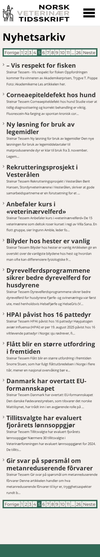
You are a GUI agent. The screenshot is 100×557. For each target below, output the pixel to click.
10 (62, 52)
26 (78, 52)
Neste (89, 52)
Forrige (12, 52)
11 (68, 52)
